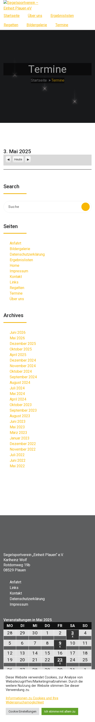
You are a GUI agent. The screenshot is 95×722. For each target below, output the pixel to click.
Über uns (35, 15)
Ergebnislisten (62, 15)
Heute (18, 159)
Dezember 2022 (23, 444)
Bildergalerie (37, 25)
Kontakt (16, 276)
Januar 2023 (20, 438)
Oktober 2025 (21, 349)
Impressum (19, 271)
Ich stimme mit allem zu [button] (59, 711)
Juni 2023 (18, 421)
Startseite (12, 15)
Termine (61, 25)
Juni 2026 (18, 332)
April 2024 (18, 399)
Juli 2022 (17, 455)
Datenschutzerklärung (27, 254)
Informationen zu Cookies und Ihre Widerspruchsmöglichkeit (32, 700)
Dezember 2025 (23, 343)
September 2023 (23, 410)
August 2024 (20, 382)
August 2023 (20, 416)
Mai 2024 (17, 393)
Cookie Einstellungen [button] (22, 711)
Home (14, 265)
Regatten (11, 25)
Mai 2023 (17, 427)
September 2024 (23, 377)
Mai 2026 (17, 338)
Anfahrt (15, 243)
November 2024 (23, 366)
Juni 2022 (18, 460)
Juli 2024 (17, 388)
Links (14, 282)
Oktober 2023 (21, 405)
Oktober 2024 (21, 371)
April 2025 (18, 355)
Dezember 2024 (23, 360)
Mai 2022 (17, 466)
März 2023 (18, 432)
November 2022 (23, 449)
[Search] (85, 207)
